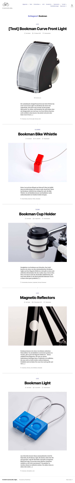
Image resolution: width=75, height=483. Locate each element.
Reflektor (35, 367)
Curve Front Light (30, 118)
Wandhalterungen (54, 6)
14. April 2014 (37, 218)
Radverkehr (56, 4)
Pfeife (34, 198)
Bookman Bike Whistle (37, 134)
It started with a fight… (12, 479)
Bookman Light (37, 383)
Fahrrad (36, 118)
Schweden (38, 198)
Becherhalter (25, 282)
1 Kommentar (46, 138)
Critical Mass (37, 4)
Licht (43, 4)
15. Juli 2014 (37, 138)
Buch (31, 4)
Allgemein (24, 4)
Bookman (24, 118)
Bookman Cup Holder (37, 214)
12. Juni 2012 (37, 387)
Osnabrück (48, 4)
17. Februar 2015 (37, 33)
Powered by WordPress (24, 479)
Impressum (62, 6)
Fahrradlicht (29, 471)
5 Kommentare (47, 33)
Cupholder (35, 282)
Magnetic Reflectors (37, 297)
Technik (63, 4)
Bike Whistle (25, 198)
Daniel (29, 33)
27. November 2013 (37, 302)
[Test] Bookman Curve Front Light (37, 28)
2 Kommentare (47, 218)
